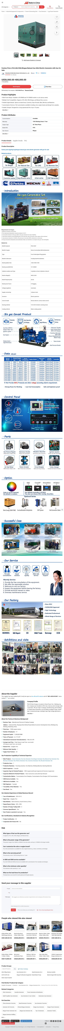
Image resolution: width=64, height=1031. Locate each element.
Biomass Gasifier (51, 972)
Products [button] (16, 7)
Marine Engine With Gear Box (54, 975)
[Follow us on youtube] (58, 1021)
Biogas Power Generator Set (9, 1010)
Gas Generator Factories (41, 1003)
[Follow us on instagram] (56, 1021)
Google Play (15, 1021)
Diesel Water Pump (36, 975)
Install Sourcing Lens (9, 1023)
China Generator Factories (9, 1003)
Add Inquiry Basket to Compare (32, 60)
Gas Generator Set (28, 759)
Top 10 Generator (40, 1010)
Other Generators (7, 992)
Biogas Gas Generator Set (26, 1010)
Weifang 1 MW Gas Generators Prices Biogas (31, 956)
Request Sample (29, 90)
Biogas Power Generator (53, 1007)
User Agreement (40, 1026)
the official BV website (37, 696)
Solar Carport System (7, 977)
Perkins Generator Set (21, 760)
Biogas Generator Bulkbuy (9, 1014)
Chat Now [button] (48, 86)
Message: (8, 897)
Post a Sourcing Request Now (45, 910)
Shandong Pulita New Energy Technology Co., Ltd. (17, 73)
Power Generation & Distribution (35, 992)
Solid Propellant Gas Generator (10, 996)
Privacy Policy (56, 1026)
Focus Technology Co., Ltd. (21, 1026)
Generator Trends (51, 1010)
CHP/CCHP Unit (5, 975)
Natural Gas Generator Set (52, 759)
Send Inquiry (16, 86)
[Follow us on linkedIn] (46, 1023)
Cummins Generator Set (34, 760)
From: (8, 888)
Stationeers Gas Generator (45, 996)
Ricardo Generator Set (46, 760)
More (3, 1017)
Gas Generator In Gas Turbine (28, 996)
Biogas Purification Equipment (24, 975)
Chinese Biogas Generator (24, 1007)
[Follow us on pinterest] (60, 1021)
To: (9, 892)
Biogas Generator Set (39, 759)
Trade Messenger (26, 1021)
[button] (2, 2)
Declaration (48, 1026)
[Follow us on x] (53, 1021)
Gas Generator (42, 11)
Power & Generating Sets (31, 11)
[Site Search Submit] (41, 7)
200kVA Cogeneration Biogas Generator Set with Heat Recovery (57, 956)
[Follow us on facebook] (51, 1021)
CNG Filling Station (6, 972)
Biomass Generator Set (9, 760)
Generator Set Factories (8, 1007)
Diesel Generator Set (17, 759)
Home (3, 11)
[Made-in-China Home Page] (32, 2)
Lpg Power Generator (53, 11)
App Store (5, 1021)
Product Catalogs (23, 969)
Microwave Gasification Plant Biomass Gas (18, 956)
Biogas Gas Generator (38, 1007)
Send (13, 910)
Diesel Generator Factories (25, 1003)
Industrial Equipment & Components (15, 11)
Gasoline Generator (19, 992)
